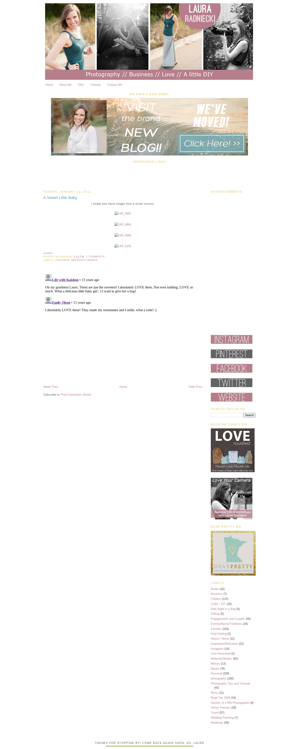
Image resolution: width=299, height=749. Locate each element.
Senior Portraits (220, 707)
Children (62, 260)
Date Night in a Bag (223, 609)
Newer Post (50, 386)
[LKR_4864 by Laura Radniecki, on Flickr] (123, 224)
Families (216, 628)
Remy (214, 692)
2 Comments (95, 256)
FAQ (81, 84)
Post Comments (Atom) (76, 394)
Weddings (217, 722)
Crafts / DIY (218, 604)
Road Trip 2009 (220, 697)
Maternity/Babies (84, 260)
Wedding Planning (222, 717)
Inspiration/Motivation (224, 643)
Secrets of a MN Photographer (230, 702)
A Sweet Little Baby (60, 198)
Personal (216, 673)
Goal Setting (219, 633)
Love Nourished (220, 653)
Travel (215, 712)
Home (49, 84)
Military (215, 663)
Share (48, 253)
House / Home (220, 638)
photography (218, 678)
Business (217, 593)
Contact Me (114, 84)
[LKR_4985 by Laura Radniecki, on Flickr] (123, 235)
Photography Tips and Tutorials (230, 683)
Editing (215, 613)
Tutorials (95, 84)
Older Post (195, 386)
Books (215, 589)
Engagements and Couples (228, 618)
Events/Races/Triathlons (226, 623)
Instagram (217, 648)
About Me (65, 84)
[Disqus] (122, 327)
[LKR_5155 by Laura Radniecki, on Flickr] (123, 246)
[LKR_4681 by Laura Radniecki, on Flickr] (123, 213)
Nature (215, 668)
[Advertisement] (149, 175)
